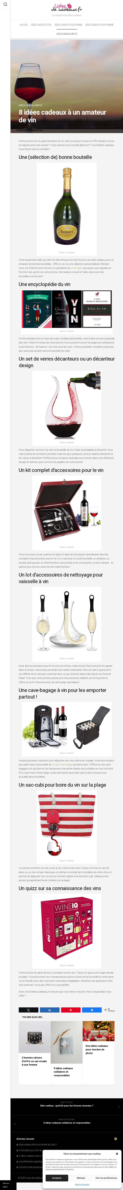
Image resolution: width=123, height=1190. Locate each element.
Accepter (57, 1178)
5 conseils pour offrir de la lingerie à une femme (41, 1150)
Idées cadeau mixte (67, 34)
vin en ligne (77, 267)
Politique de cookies (82, 1184)
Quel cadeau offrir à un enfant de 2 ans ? (38, 1144)
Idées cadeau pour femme (68, 25)
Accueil (24, 25)
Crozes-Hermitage (62, 764)
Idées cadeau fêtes (41, 25)
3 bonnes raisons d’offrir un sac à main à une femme (34, 1061)
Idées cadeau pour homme (99, 25)
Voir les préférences (106, 1178)
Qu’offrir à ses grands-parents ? (34, 1167)
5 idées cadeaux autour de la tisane (35, 1156)
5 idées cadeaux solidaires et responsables (63, 1072)
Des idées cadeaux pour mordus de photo (97, 1049)
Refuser (81, 1178)
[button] (117, 1153)
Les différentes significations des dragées (38, 1161)
